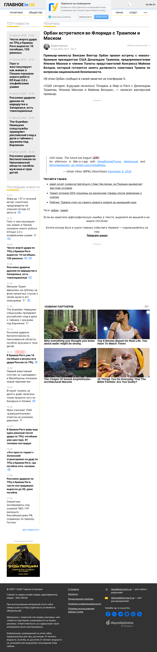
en (154, 4)
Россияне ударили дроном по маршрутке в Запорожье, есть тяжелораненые (22, 271)
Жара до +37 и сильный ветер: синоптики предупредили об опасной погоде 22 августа (21, 204)
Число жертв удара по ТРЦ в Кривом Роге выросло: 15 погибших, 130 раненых (21, 251)
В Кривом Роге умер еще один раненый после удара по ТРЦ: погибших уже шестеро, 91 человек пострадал (22, 435)
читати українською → (138, 45)
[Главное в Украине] (19, 5)
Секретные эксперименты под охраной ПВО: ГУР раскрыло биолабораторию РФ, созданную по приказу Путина (20, 510)
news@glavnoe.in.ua (121, 589)
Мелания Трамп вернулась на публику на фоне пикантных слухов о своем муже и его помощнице (22, 292)
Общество (35, 12)
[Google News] (133, 614)
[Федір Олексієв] (47, 49)
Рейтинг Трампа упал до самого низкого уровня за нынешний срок (93, 202)
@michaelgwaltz (59, 165)
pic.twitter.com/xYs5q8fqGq (88, 165)
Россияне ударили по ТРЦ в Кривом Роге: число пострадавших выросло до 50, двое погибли (20, 484)
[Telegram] (120, 614)
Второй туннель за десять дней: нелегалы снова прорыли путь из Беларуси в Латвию (21, 394)
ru (150, 4)
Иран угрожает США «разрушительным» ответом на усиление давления (20, 414)
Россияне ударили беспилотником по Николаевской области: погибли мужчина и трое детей (22, 338)
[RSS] (139, 614)
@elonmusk (131, 161)
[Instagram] (126, 614)
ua (147, 4)
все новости (30, 529)
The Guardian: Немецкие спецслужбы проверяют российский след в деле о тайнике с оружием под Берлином (22, 315)
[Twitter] (114, 614)
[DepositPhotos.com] (120, 624)
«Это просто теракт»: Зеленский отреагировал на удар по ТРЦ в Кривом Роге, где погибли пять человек (22, 458)
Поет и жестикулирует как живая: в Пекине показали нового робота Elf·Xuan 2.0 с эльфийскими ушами (22, 227)
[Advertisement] (97, 127)
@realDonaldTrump (109, 161)
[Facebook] (108, 614)
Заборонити (85, 16)
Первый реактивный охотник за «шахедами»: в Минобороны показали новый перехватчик (22, 375)
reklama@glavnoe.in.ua (122, 597)
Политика (16, 12)
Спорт (133, 12)
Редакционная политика (80, 599)
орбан (55, 210)
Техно (119, 12)
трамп (64, 210)
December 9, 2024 (119, 171)
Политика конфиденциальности (84, 603)
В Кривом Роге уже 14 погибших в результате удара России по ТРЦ (21, 357)
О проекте (73, 589)
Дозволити (101, 16)
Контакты (73, 594)
